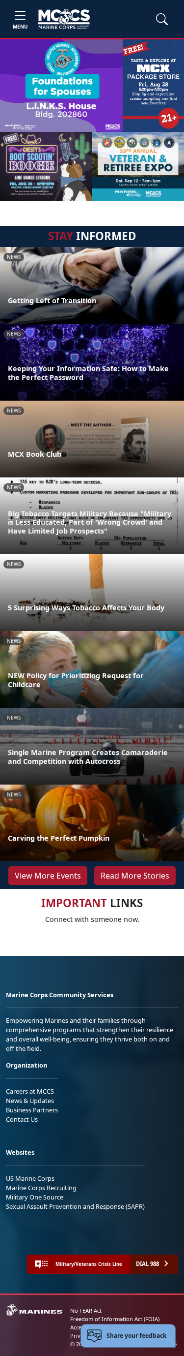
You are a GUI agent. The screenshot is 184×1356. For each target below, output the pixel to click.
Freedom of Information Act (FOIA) (114, 1319)
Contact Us (22, 1119)
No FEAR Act (86, 1310)
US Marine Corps (30, 1178)
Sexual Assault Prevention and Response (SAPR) (75, 1206)
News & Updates (30, 1100)
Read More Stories (135, 875)
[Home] (64, 19)
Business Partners (32, 1109)
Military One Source (34, 1197)
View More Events (48, 875)
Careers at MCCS (30, 1091)
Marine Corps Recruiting (41, 1187)
